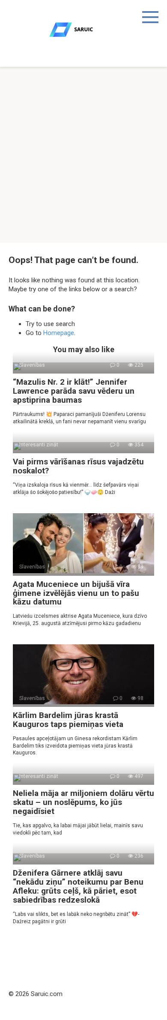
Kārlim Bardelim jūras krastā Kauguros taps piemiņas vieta (68, 719)
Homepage (58, 333)
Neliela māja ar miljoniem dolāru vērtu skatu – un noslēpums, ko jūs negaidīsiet (83, 802)
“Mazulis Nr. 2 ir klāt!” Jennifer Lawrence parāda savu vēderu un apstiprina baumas (73, 391)
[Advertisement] (83, 154)
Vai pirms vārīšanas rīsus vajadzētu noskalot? (78, 466)
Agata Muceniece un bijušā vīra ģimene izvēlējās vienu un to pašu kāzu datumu (76, 593)
